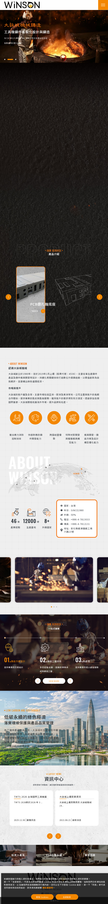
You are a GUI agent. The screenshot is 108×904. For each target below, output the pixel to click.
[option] (54, 36)
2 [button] (7, 59)
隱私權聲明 (47, 887)
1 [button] (4, 59)
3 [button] (13, 59)
